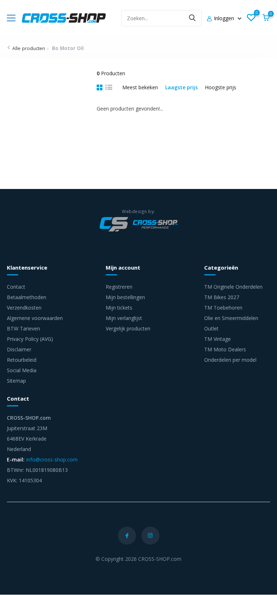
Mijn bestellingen (125, 297)
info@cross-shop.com (52, 459)
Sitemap (16, 380)
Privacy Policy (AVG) (30, 338)
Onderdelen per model (230, 359)
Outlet (211, 328)
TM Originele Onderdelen (233, 286)
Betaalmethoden (26, 297)
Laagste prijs (181, 87)
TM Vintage (217, 338)
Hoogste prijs (220, 87)
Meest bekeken (140, 87)
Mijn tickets (119, 307)
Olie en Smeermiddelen (231, 318)
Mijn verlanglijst (124, 318)
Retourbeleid (21, 359)
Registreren (119, 286)
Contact (16, 286)
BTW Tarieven (23, 328)
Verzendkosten (24, 307)
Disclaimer (19, 349)
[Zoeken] (193, 18)
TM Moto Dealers (225, 349)
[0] (251, 18)
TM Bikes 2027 (221, 297)
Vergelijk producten (128, 328)
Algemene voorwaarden (35, 318)
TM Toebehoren (223, 307)
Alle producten (28, 48)
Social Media (21, 370)
